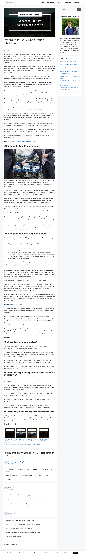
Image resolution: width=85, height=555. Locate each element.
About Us (76, 2)
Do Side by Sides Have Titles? (68, 61)
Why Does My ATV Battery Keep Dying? (15, 446)
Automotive (68, 2)
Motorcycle (50, 2)
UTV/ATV (59, 2)
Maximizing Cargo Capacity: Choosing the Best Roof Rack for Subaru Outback (69, 87)
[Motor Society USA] (9, 2)
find (9, 487)
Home (43, 2)
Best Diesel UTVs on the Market (69, 64)
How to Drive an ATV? (15, 304)
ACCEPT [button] (75, 552)
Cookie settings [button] (67, 552)
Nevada (16, 240)
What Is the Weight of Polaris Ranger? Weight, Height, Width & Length (23, 444)
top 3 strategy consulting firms (17, 462)
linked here (11, 513)
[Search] (79, 9)
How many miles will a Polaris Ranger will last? (23, 141)
